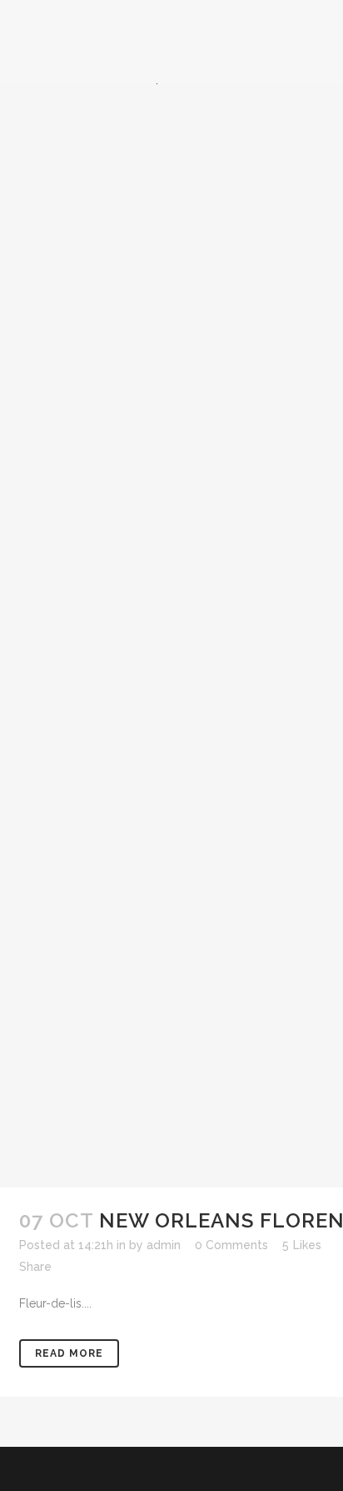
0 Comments (231, 1245)
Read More (69, 1353)
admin (164, 1245)
